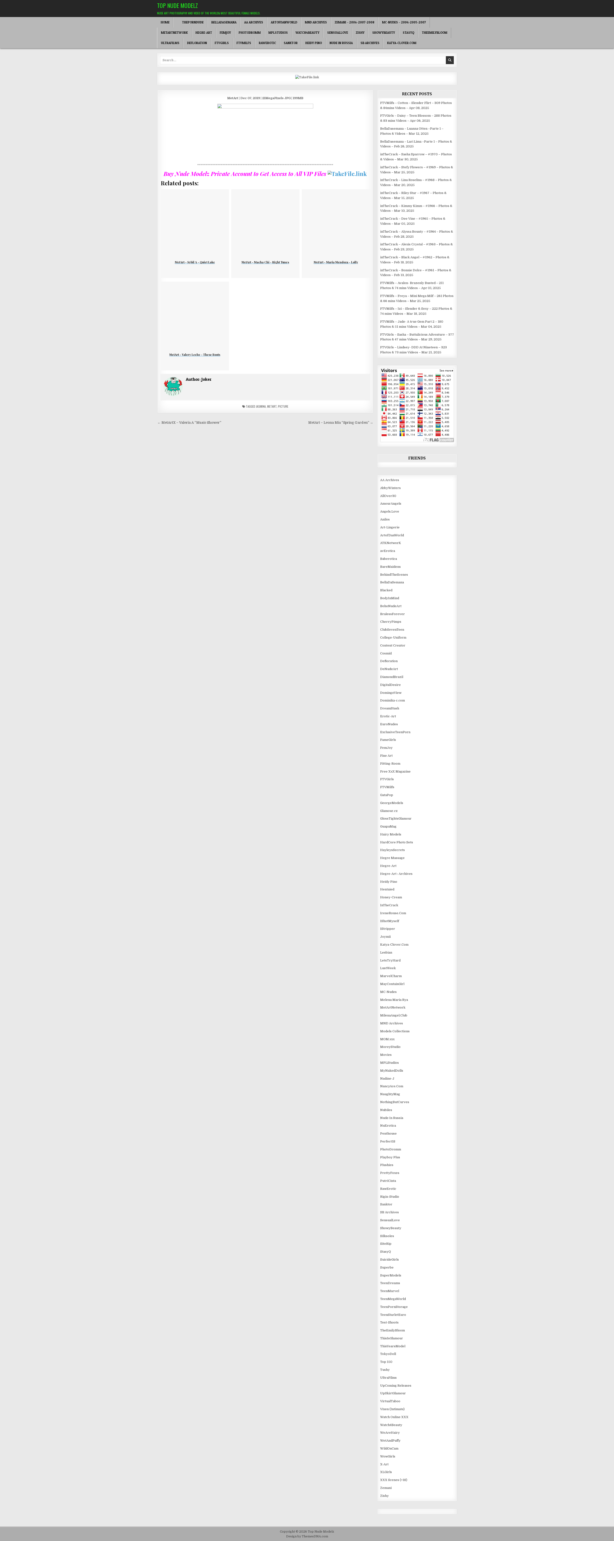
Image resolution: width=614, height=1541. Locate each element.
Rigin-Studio (389, 1196)
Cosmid (386, 653)
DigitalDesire (390, 685)
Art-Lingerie (390, 527)
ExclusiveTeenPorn (395, 732)
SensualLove (337, 33)
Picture (283, 406)
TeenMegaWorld (393, 1299)
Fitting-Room (390, 763)
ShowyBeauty (383, 33)
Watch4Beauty (307, 33)
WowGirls (387, 1456)
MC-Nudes (388, 992)
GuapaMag (388, 826)
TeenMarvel (389, 1291)
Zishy (360, 33)
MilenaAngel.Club (393, 1015)
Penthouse (388, 1133)
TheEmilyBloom (434, 33)
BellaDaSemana (223, 22)
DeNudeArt (389, 669)
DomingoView (390, 693)
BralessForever (392, 614)
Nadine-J (387, 1078)
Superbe (387, 1267)
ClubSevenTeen (392, 629)
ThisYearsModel (392, 1346)
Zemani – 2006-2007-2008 (354, 22)
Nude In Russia (341, 43)
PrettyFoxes (389, 1173)
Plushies (386, 1165)
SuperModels (390, 1275)
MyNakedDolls (391, 1070)
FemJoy (225, 33)
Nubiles (386, 1110)
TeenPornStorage (394, 1307)
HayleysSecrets (392, 850)
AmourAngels (390, 503)
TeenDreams (390, 1283)
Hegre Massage (392, 858)
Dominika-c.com (392, 700)
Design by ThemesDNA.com (307, 1536)
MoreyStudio (390, 1047)
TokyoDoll (388, 1354)
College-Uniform (393, 637)
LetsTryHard (390, 960)
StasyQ (408, 33)
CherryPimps (390, 621)
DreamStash (389, 708)
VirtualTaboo (390, 1401)
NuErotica (388, 1125)
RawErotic (267, 43)
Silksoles (387, 1236)
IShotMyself (389, 921)
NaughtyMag (390, 1094)
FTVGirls (222, 43)
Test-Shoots (389, 1322)
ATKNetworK (390, 543)
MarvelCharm (391, 976)
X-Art (384, 1464)
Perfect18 (387, 1141)
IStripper (387, 929)
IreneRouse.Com (393, 913)
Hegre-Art (203, 33)
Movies (386, 1055)
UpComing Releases (395, 1385)
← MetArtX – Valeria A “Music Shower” (189, 422)
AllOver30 (388, 496)
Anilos (385, 519)
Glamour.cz (389, 811)
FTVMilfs (243, 43)
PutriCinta (388, 1181)
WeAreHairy (390, 1432)
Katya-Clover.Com (401, 43)
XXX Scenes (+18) (393, 1480)
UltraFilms (170, 43)
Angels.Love (389, 511)
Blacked (386, 590)
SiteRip (385, 1243)
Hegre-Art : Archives (396, 874)
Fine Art (386, 755)
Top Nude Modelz (177, 5)
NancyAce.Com (391, 1086)
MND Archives (316, 22)
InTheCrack (389, 905)
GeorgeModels (391, 803)
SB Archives (369, 43)
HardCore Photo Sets (396, 842)
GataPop (386, 795)
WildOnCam (389, 1448)
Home (165, 22)
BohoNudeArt (390, 606)
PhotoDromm (250, 33)
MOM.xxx (387, 1039)
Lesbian (386, 952)
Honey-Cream (391, 897)
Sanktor (291, 43)
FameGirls (388, 740)
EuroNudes (389, 724)
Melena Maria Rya (394, 1000)
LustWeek (388, 968)
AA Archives (253, 22)
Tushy (385, 1370)
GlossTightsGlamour (396, 818)
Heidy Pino (313, 43)
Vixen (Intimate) (392, 1409)
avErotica (387, 551)
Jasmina (261, 406)
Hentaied (387, 889)
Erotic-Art (388, 716)
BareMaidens (390, 566)
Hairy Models (390, 834)
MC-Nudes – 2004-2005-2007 (404, 22)
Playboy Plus (390, 1157)
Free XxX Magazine (395, 771)
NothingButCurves (394, 1102)
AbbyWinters (390, 488)
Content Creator (392, 645)
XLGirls (386, 1472)
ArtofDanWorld (284, 22)
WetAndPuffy (390, 1440)
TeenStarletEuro (393, 1315)
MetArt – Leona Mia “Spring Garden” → (340, 422)
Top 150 (386, 1362)
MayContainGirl (392, 984)
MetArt (272, 406)
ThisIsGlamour (391, 1338)
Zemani (386, 1488)
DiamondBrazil (391, 677)
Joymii (385, 936)
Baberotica (388, 559)
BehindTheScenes (394, 574)
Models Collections (395, 1031)
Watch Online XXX (394, 1417)
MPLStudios (278, 33)
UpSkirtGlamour (393, 1393)
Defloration (197, 43)
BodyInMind (389, 598)
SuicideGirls (389, 1259)
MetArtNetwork (174, 33)
